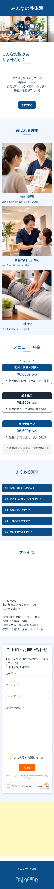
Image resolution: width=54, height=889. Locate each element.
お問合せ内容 (15, 707)
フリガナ (12, 684)
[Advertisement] (27, 829)
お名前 (11, 673)
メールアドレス (16, 696)
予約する (27, 105)
